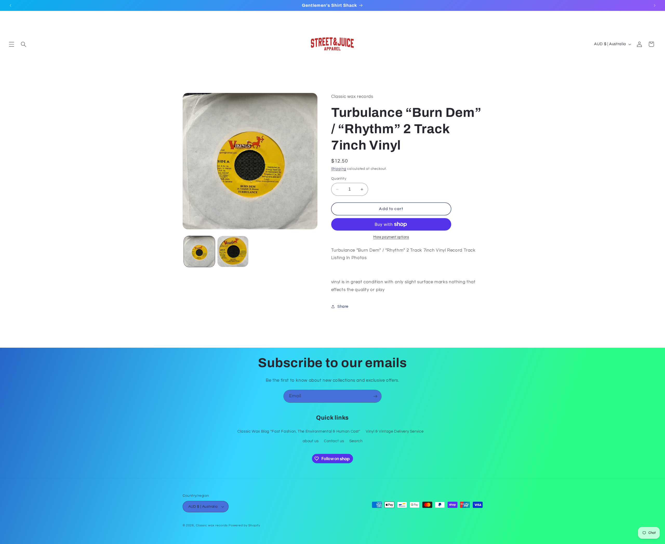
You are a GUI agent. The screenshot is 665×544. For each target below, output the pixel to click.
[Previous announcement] (10, 5)
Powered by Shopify (244, 525)
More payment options (391, 237)
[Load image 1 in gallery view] (199, 251)
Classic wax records (212, 525)
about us (311, 441)
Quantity (338, 178)
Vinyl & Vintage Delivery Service (394, 431)
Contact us (334, 441)
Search (356, 441)
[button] (11, 44)
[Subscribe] (375, 396)
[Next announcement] (654, 5)
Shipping (338, 169)
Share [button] (342, 306)
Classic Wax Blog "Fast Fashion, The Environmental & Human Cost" (299, 431)
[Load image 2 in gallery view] (232, 251)
